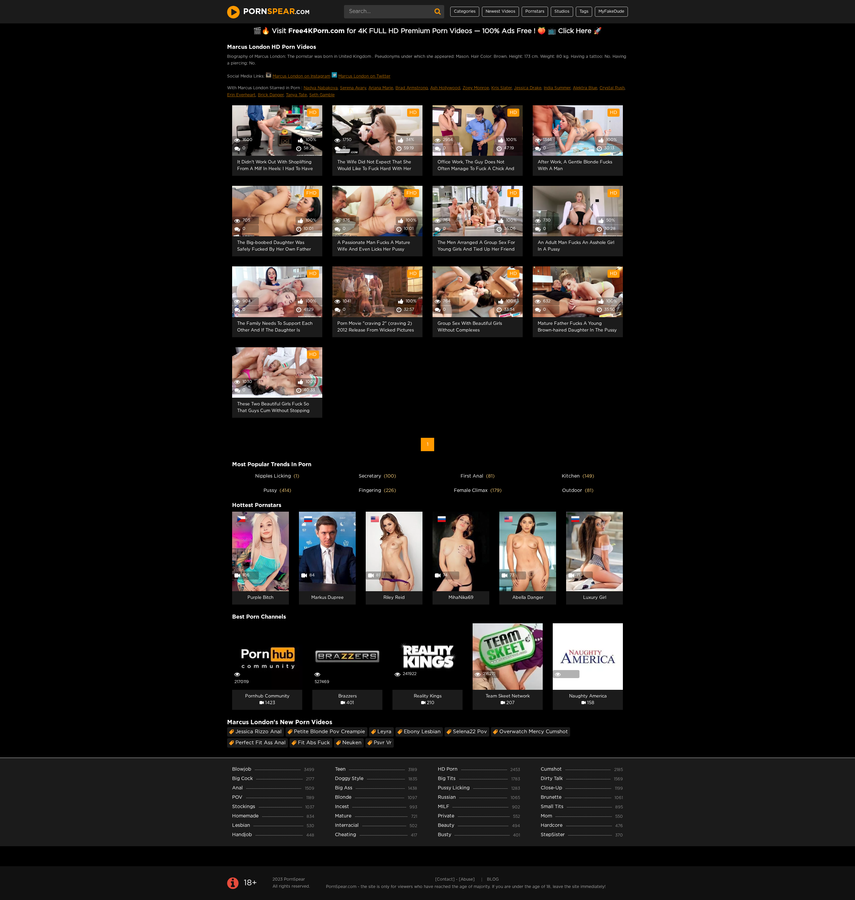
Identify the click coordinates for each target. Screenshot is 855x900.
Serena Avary (353, 88)
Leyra (384, 732)
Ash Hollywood (445, 88)
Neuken (351, 743)
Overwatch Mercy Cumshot (533, 732)
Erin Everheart (241, 95)
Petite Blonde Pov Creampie (329, 732)
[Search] (437, 11)
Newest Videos (500, 11)
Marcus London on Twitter (364, 76)
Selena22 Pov (470, 732)
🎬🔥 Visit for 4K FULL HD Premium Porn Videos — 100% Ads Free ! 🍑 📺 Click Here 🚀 (427, 31)
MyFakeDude (611, 11)
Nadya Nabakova (321, 88)
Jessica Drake (527, 88)
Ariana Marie (380, 88)
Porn (276, 11)
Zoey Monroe (476, 88)
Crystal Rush (612, 88)
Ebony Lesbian (422, 732)
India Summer (557, 88)
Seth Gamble (322, 95)
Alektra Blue (585, 88)
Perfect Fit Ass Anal (260, 743)
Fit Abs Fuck (314, 743)
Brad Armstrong (411, 88)
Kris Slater (501, 88)
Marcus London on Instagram (301, 76)
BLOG (493, 879)
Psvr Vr (382, 743)
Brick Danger (271, 95)
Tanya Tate (296, 95)
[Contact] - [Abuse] (455, 879)
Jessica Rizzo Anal (258, 732)
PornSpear (294, 879)
